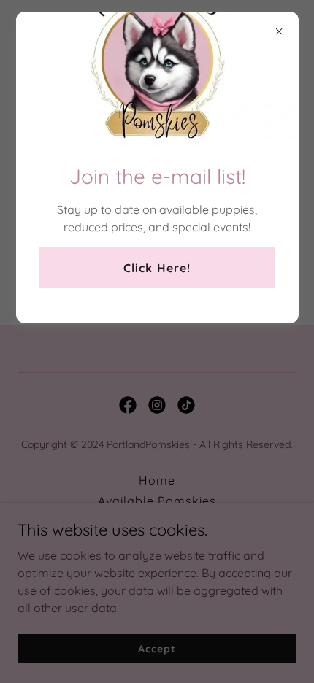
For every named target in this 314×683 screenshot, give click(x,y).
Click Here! (156, 268)
